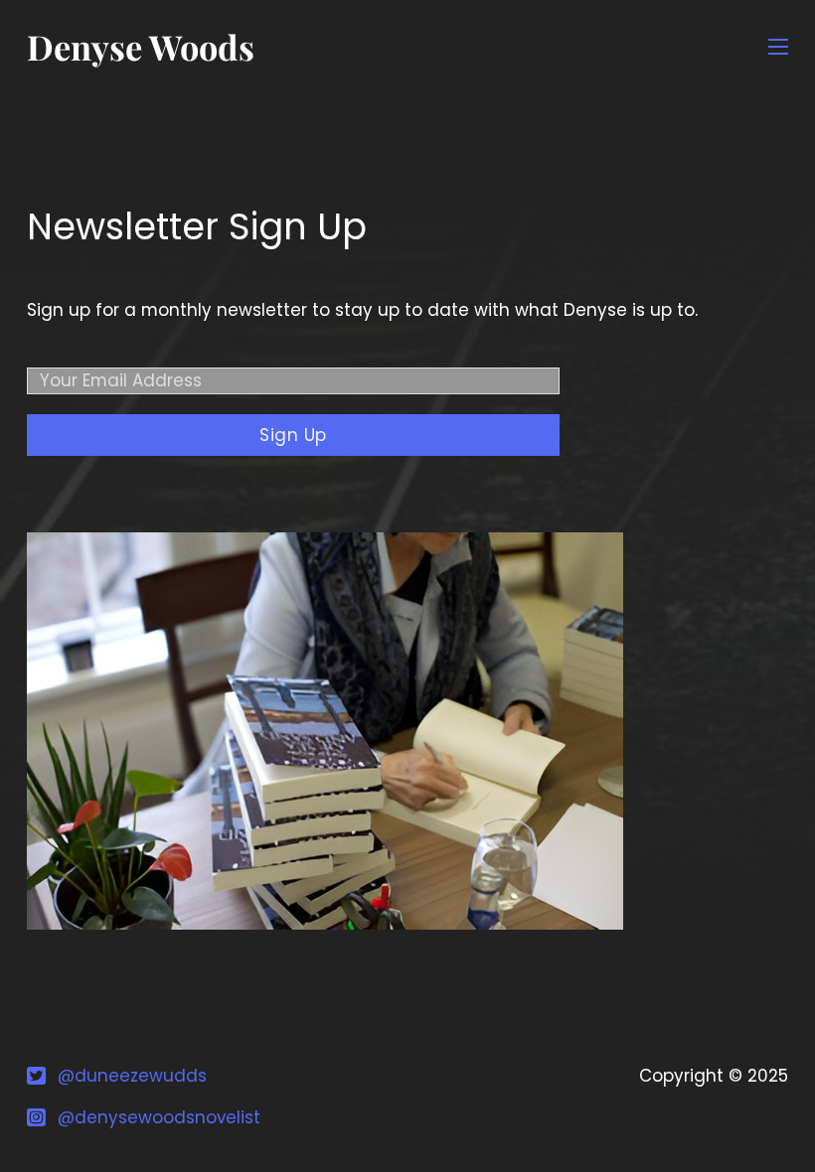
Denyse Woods (140, 47)
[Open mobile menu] (778, 47)
